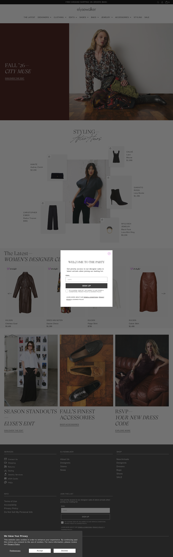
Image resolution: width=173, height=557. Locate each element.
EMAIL (68, 275)
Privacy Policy (14, 544)
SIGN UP (86, 286)
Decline (64, 551)
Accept (40, 551)
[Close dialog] (109, 253)
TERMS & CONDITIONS (90, 297)
